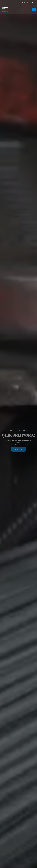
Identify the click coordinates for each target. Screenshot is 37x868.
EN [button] (29, 2)
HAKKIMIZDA (18, 449)
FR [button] (34, 2)
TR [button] (24, 2)
